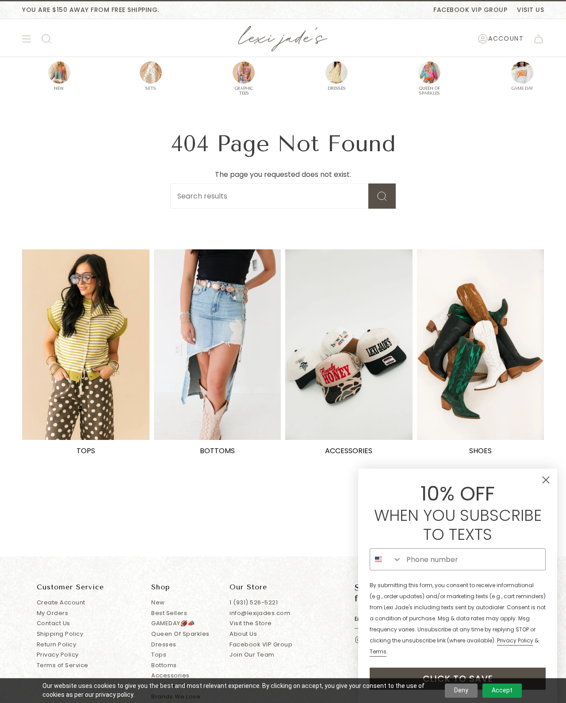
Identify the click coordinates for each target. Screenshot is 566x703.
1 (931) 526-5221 (253, 602)
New (158, 602)
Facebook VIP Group (470, 9)
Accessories (170, 675)
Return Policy (56, 644)
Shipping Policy (60, 634)
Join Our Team (252, 654)
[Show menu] (26, 39)
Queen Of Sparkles (180, 634)
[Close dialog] (546, 480)
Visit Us (530, 9)
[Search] (382, 196)
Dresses (163, 644)
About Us (243, 634)
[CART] (538, 39)
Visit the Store (250, 623)
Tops (158, 654)
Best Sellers (169, 613)
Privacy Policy (58, 654)
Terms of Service (62, 665)
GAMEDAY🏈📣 (173, 623)
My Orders (53, 613)
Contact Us (53, 623)
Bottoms (164, 665)
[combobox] (386, 559)
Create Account (61, 602)
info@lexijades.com (259, 613)
